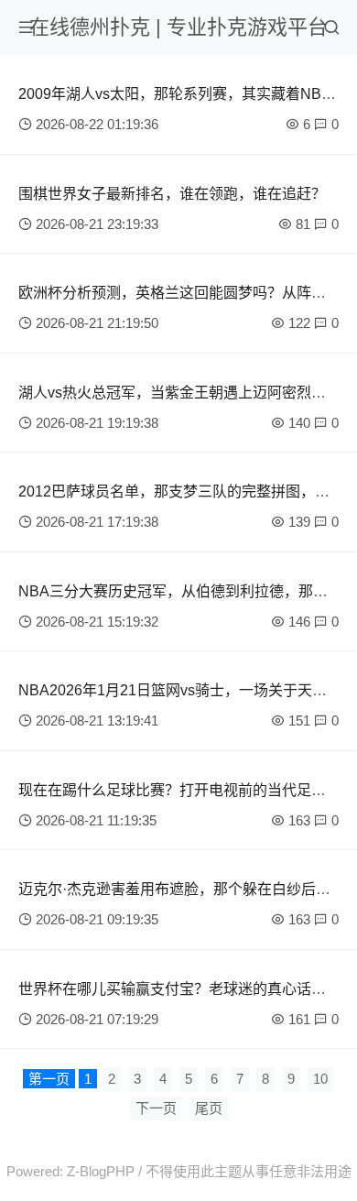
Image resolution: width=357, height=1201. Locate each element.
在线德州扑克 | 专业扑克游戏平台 (178, 27)
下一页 (156, 1108)
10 (320, 1078)
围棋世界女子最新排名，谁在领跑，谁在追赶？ (172, 194)
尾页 (208, 1108)
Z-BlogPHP (101, 1171)
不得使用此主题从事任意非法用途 (249, 1171)
